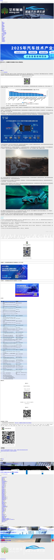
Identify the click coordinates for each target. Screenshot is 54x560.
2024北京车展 (4, 477)
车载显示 (3, 23)
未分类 (3, 500)
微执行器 (3, 490)
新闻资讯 (3, 22)
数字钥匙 (3, 494)
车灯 (2, 515)
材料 (2, 501)
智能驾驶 (1, 462)
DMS (2, 479)
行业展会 (3, 510)
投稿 (2, 36)
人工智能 (3, 484)
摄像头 (3, 534)
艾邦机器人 (3, 41)
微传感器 (3, 489)
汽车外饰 (3, 31)
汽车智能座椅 (4, 30)
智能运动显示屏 (4, 498)
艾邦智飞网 (3, 40)
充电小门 (3, 486)
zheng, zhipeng (6, 465)
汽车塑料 (3, 504)
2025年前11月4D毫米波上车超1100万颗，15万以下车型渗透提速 (9, 472)
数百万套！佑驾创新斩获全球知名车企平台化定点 (7, 536)
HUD (2, 24)
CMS (2, 27)
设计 (2, 513)
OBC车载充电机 (4, 481)
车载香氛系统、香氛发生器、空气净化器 (7, 519)
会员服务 (3, 38)
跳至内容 (1, 0)
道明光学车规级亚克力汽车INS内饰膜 (5, 540)
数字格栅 (4, 32)
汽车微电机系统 (4, 506)
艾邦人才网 (3, 37)
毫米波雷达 (1, 60)
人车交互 (3, 485)
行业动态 (3, 509)
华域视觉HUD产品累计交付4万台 (5, 528)
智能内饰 (3, 496)
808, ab (3, 70)
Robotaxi (3, 482)
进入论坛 (3, 35)
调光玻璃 (3, 26)
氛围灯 (3, 503)
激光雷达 (3, 28)
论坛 (2, 512)
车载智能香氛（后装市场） (5, 518)
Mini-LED (3, 480)
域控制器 (3, 487)
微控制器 (3, 491)
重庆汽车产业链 (4, 33)
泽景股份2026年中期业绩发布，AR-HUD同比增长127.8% (8, 532)
